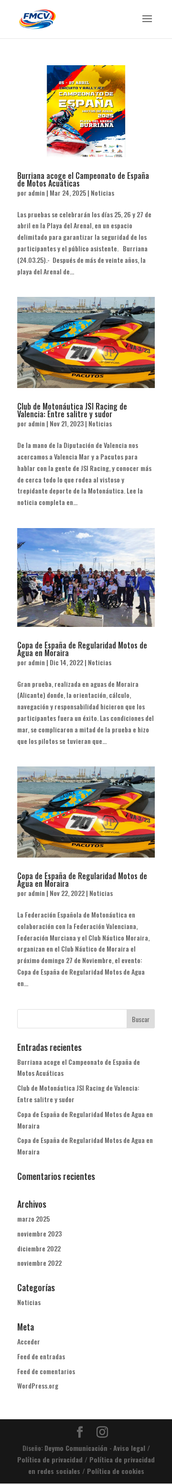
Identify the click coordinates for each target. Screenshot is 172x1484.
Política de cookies (114, 1471)
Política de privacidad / (52, 1459)
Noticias (102, 193)
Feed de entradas (41, 1356)
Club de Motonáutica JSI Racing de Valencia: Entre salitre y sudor (72, 410)
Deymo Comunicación (76, 1448)
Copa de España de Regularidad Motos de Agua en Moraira (82, 649)
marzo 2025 (33, 1218)
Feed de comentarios (46, 1371)
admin (36, 193)
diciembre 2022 (39, 1248)
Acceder (28, 1341)
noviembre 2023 (39, 1233)
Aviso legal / (131, 1448)
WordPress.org (37, 1385)
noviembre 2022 (39, 1263)
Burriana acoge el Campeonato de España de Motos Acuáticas (83, 179)
